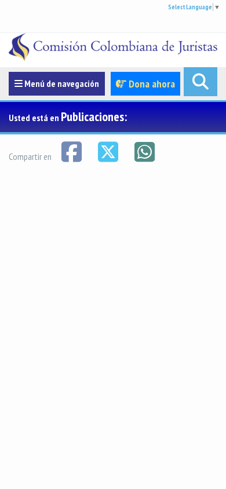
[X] (108, 150)
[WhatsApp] (144, 150)
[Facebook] (72, 150)
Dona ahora (150, 83)
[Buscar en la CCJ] (200, 81)
